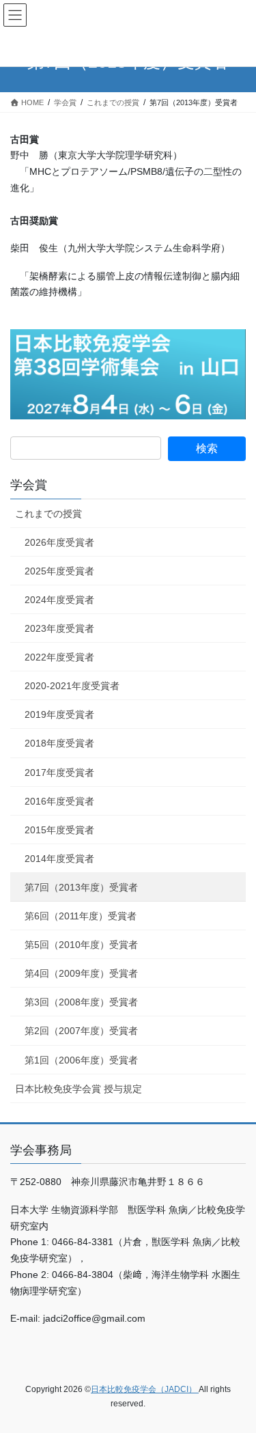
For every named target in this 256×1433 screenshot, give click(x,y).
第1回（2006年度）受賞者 (81, 1060)
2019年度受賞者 (59, 714)
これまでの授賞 (48, 513)
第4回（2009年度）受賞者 (81, 973)
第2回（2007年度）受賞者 (81, 1030)
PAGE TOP (236, 1377)
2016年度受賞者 (59, 801)
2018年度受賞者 (59, 743)
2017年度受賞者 (59, 772)
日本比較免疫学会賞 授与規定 (78, 1088)
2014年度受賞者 (59, 858)
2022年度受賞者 (59, 657)
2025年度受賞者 (59, 571)
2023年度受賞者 (59, 628)
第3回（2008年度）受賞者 (81, 1002)
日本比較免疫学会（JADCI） (145, 1389)
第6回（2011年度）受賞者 (81, 915)
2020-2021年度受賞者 (72, 685)
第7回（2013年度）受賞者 (81, 887)
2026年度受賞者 (59, 542)
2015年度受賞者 (59, 829)
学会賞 (28, 485)
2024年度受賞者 (59, 599)
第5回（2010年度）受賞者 (81, 944)
